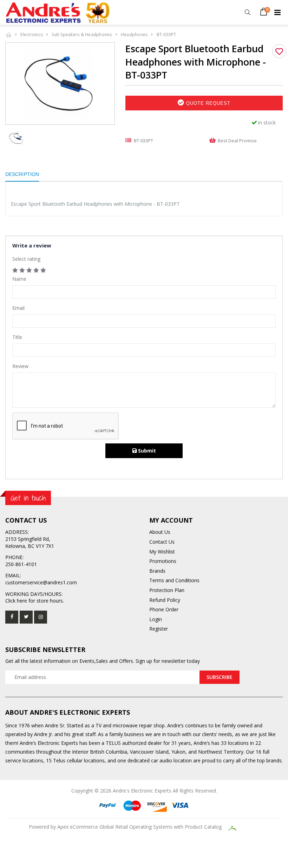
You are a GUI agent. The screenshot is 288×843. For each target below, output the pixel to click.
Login (155, 619)
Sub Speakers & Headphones (82, 35)
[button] (247, 12)
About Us (159, 532)
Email (18, 308)
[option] (60, 83)
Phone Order (163, 609)
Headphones (134, 35)
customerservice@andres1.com (41, 582)
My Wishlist (162, 551)
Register (158, 628)
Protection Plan (166, 590)
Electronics (31, 35)
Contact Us (162, 541)
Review (20, 366)
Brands (157, 570)
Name (19, 279)
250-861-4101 (21, 564)
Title (17, 337)
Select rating (26, 259)
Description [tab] (22, 174)
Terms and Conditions (174, 580)
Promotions (162, 561)
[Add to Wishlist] (279, 51)
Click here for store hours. (34, 600)
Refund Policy (164, 600)
